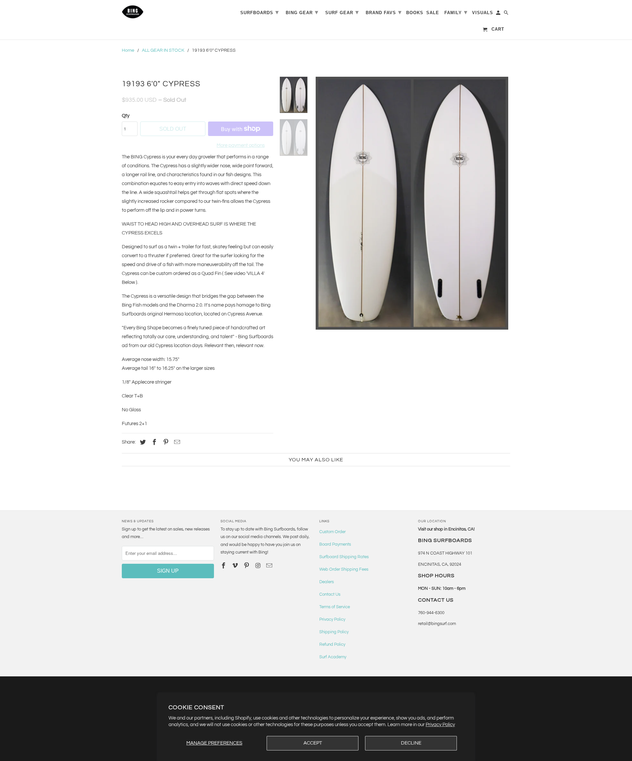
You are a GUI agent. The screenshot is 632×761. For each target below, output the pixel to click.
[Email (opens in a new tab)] (270, 566)
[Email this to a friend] (176, 442)
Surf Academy (332, 657)
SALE (432, 12)
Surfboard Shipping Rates (344, 557)
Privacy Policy (440, 724)
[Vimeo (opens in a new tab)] (235, 566)
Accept (312, 743)
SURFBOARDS (259, 12)
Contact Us (329, 594)
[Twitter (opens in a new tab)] (142, 442)
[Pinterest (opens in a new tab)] (165, 442)
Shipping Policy (334, 632)
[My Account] (498, 14)
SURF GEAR (342, 12)
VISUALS (482, 12)
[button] (412, 203)
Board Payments (335, 544)
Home (128, 50)
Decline (411, 743)
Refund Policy (332, 644)
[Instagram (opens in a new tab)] (258, 566)
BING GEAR (302, 12)
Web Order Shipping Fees (343, 569)
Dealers (326, 582)
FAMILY (455, 12)
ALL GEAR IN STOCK (163, 50)
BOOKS (414, 12)
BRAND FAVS (384, 12)
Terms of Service (334, 607)
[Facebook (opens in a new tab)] (153, 442)
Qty (125, 115)
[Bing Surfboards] (164, 12)
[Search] (506, 14)
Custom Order (332, 532)
